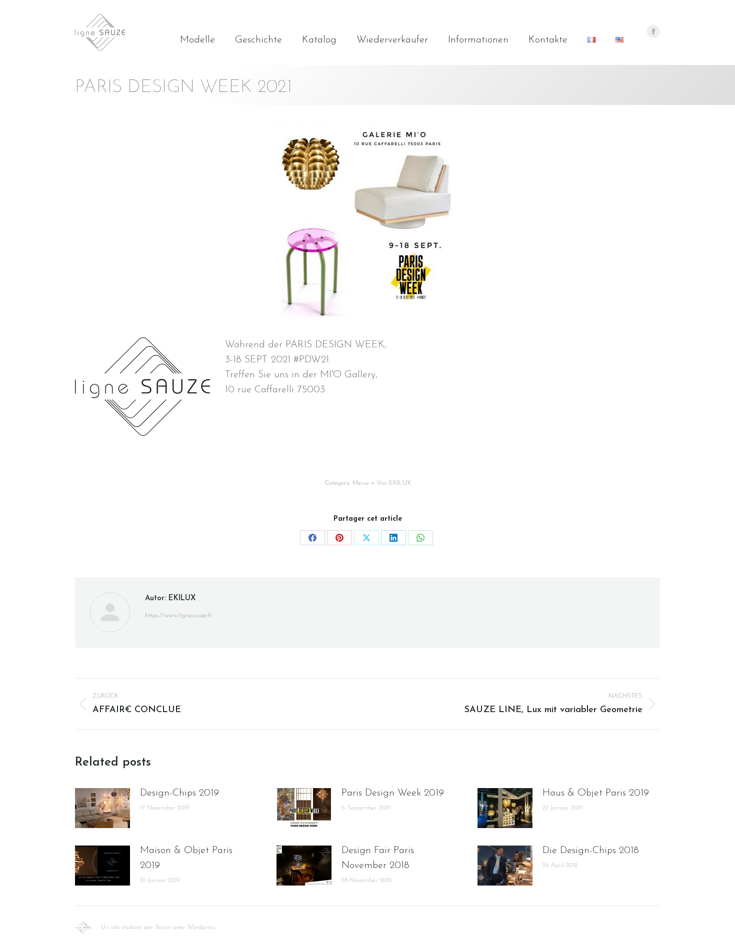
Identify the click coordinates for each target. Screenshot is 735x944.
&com (163, 927)
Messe (360, 483)
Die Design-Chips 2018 (590, 851)
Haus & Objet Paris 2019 (595, 793)
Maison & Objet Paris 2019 (186, 858)
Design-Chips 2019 (179, 793)
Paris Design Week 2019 (393, 793)
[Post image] (102, 808)
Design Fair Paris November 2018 (378, 858)
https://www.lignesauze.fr (178, 615)
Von (393, 483)
